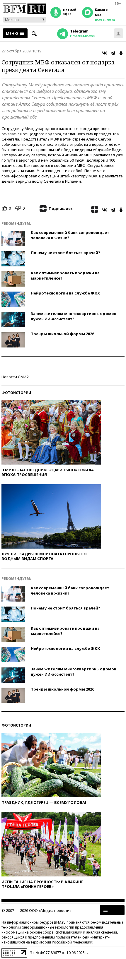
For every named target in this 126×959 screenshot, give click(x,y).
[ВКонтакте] (104, 52)
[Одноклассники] (121, 52)
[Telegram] (112, 52)
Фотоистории (16, 392)
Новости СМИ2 (14, 376)
